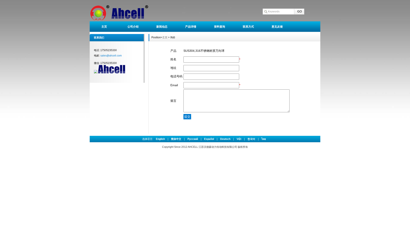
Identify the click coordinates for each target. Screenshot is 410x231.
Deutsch (225, 139)
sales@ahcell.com (111, 55)
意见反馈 (277, 26)
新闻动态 (161, 26)
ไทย (263, 139)
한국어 (251, 139)
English (160, 139)
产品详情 (190, 26)
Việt (239, 139)
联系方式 (248, 26)
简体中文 (176, 139)
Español (209, 139)
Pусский (192, 139)
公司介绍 (133, 26)
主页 (104, 26)
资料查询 (219, 26)
